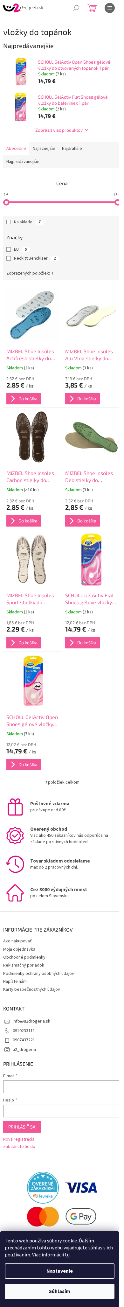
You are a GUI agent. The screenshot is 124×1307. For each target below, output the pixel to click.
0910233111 (24, 1031)
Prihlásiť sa (22, 1126)
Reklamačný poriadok (23, 965)
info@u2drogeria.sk (31, 1021)
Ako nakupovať (17, 941)
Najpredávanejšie (22, 161)
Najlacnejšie (44, 148)
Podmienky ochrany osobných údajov (38, 973)
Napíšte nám (15, 981)
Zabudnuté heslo (19, 1147)
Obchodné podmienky (24, 957)
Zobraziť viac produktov (59, 130)
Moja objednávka (19, 949)
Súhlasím (59, 1291)
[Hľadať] (76, 8)
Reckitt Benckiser (35, 258)
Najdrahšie (72, 148)
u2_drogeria (24, 1049)
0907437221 (24, 1040)
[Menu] (109, 8)
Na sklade (27, 222)
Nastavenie (59, 1271)
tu (67, 1254)
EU (20, 249)
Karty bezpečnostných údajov (31, 989)
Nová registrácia (18, 1139)
